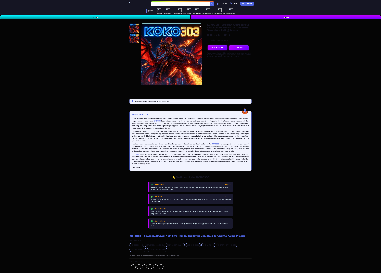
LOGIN (95, 17)
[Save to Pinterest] (150, 266)
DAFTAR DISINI (217, 48)
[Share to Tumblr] (161, 266)
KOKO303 (157, 121)
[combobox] (180, 4)
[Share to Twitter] (133, 266)
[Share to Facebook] (139, 266)
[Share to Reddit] (155, 266)
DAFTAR (286, 17)
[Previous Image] (142, 54)
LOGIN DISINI (238, 48)
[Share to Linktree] (144, 266)
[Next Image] (200, 54)
